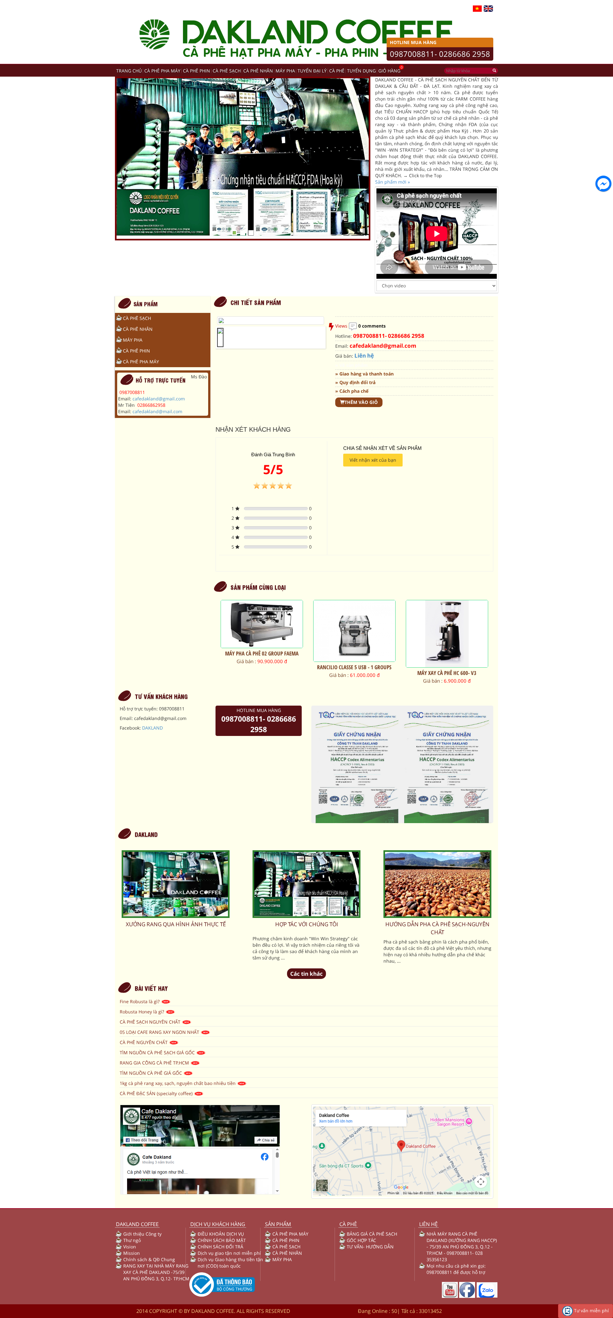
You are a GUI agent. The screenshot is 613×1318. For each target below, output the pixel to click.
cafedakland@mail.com (157, 411)
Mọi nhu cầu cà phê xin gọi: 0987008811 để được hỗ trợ (456, 1269)
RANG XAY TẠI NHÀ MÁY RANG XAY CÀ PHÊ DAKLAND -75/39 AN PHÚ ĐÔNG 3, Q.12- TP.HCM (156, 1272)
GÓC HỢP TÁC (361, 1240)
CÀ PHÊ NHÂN (258, 71)
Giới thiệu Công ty (142, 1234)
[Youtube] (450, 1289)
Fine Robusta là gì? (140, 1001)
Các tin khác (306, 973)
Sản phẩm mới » (392, 182)
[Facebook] (467, 1289)
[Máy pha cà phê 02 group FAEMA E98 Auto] (262, 624)
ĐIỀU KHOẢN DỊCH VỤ (221, 1234)
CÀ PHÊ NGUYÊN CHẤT (144, 1042)
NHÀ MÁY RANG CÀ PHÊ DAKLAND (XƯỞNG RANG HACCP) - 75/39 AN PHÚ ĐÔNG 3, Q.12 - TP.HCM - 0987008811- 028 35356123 (462, 1246)
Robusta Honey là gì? (142, 1012)
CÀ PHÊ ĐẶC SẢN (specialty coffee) (157, 1093)
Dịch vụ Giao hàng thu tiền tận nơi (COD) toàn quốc (230, 1262)
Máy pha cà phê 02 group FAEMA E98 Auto (262, 656)
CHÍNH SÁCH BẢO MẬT (222, 1240)
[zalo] (486, 1289)
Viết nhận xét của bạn (373, 460)
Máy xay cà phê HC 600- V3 (446, 673)
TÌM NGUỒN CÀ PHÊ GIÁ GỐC (151, 1073)
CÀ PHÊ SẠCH (227, 71)
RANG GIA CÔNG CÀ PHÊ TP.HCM (155, 1063)
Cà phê (336, 71)
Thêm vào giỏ (361, 402)
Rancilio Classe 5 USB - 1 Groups (354, 667)
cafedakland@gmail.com (158, 399)
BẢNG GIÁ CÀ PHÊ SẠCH (372, 1234)
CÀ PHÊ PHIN (196, 71)
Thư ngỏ (132, 1240)
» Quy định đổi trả (355, 382)
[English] (488, 8)
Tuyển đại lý (312, 71)
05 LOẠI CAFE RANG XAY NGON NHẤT (160, 1032)
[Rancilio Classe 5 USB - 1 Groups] (354, 631)
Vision (129, 1247)
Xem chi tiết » (262, 700)
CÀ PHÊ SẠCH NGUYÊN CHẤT (151, 1022)
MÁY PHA (285, 71)
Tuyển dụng (361, 71)
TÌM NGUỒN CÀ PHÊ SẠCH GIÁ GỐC (158, 1052)
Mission (131, 1253)
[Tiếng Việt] (477, 8)
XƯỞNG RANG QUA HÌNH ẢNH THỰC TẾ (176, 924)
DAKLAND (152, 728)
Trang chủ (129, 71)
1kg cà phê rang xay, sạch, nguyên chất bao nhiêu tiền (178, 1083)
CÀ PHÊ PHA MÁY (162, 71)
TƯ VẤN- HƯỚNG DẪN (370, 1247)
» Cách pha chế (351, 391)
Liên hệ (364, 355)
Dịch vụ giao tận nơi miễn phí (229, 1253)
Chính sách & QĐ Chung (149, 1259)
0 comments (372, 326)
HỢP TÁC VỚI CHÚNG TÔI (306, 924)
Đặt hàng (271, 693)
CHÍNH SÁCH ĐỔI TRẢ (220, 1247)
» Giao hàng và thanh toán (364, 374)
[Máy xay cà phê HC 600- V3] (447, 633)
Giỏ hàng (389, 71)
